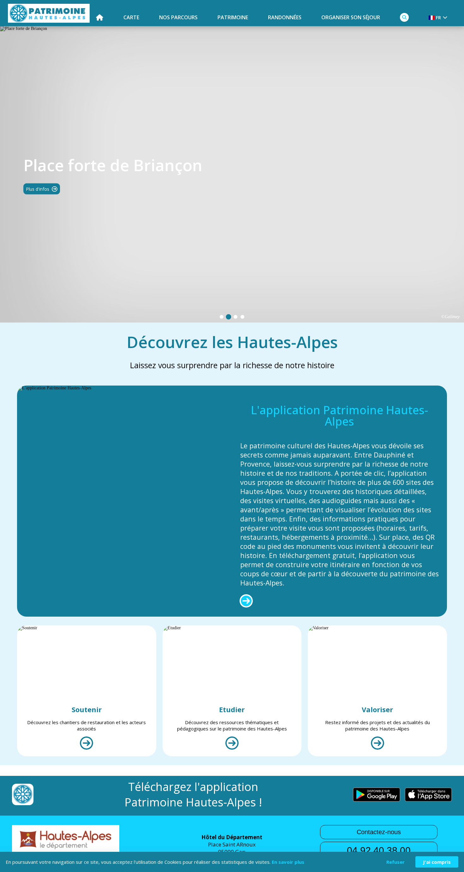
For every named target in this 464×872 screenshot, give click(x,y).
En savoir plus (288, 862)
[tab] (221, 317)
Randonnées (284, 17)
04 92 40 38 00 (379, 850)
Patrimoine (232, 17)
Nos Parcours (178, 17)
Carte (131, 17)
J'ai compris (437, 862)
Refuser (395, 862)
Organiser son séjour (350, 17)
